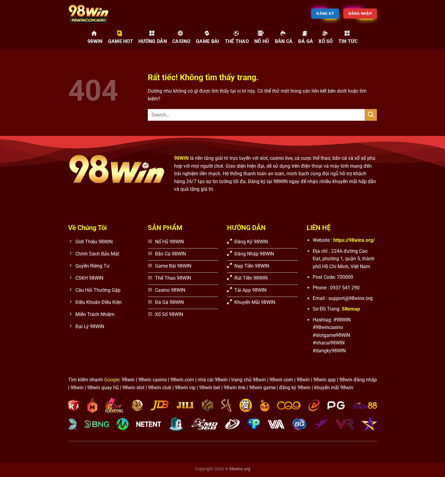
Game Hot (120, 41)
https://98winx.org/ (354, 240)
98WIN (95, 41)
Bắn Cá (284, 41)
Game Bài (207, 41)
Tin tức (348, 41)
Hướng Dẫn (152, 41)
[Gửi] (371, 115)
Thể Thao (237, 41)
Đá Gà (305, 41)
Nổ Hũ (261, 41)
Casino (181, 41)
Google (111, 380)
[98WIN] (98, 13)
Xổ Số (325, 41)
